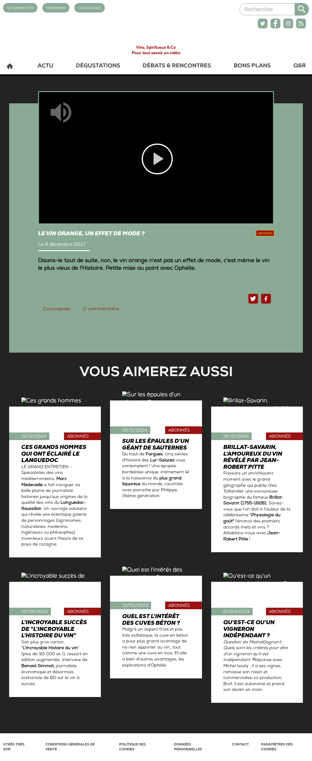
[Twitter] (263, 23)
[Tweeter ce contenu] (253, 299)
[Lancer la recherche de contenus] (302, 9)
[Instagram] (288, 23)
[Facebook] (275, 23)
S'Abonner (56, 8)
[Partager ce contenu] (266, 299)
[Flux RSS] (301, 23)
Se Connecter (20, 8)
